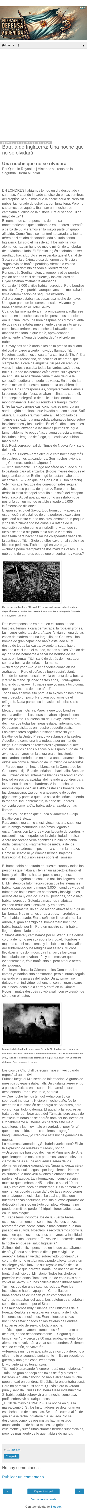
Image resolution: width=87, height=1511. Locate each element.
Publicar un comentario (23, 1477)
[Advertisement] (43, 94)
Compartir (11, 1456)
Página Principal (43, 1491)
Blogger (56, 1506)
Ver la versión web (43, 1499)
